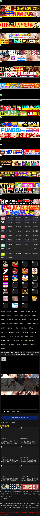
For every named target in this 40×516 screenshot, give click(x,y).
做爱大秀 (3, 340)
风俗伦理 (35, 253)
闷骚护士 (35, 240)
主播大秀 (3, 324)
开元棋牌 (15, 311)
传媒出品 (10, 249)
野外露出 (35, 231)
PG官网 (9, 311)
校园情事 (18, 253)
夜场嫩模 (35, 324)
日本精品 (18, 222)
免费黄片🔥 (25, 332)
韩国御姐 (18, 227)
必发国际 (3, 328)
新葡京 (21, 315)
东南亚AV (35, 227)
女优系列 (18, 235)
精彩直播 (24, 319)
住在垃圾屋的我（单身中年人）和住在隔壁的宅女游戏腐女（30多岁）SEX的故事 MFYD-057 (29, 443)
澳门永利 (28, 311)
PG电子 (34, 311)
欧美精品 (27, 218)
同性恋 (36, 249)
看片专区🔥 (12, 344)
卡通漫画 (10, 244)
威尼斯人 (3, 311)
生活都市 (10, 253)
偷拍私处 (22, 324)
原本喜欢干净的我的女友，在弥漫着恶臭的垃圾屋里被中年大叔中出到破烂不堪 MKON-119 (29, 462)
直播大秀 (9, 340)
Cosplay (27, 222)
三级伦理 (10, 222)
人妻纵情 (27, 253)
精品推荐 (10, 218)
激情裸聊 (18, 332)
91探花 (19, 231)
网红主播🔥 (4, 348)
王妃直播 (9, 324)
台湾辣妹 (10, 227)
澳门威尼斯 (16, 340)
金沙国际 (17, 336)
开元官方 (3, 336)
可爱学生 (27, 235)
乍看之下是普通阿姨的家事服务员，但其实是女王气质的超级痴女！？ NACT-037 (9, 480)
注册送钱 (3, 315)
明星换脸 (18, 240)
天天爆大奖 (10, 336)
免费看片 (32, 336)
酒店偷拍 (36, 319)
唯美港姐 (27, 227)
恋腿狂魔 (35, 235)
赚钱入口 (19, 344)
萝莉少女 (35, 218)
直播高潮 (17, 319)
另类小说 (10, 257)
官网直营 (21, 311)
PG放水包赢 (10, 319)
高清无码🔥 (26, 344)
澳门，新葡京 (24, 336)
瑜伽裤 (27, 240)
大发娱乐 (17, 328)
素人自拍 (35, 222)
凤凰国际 (3, 319)
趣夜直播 (29, 324)
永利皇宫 (31, 328)
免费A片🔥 (32, 340)
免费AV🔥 (33, 344)
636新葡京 (11, 332)
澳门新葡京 (10, 328)
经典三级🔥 (24, 340)
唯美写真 (27, 244)
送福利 (16, 315)
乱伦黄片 (16, 324)
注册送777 (10, 315)
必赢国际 (34, 315)
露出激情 (18, 244)
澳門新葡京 (24, 328)
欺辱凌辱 (10, 231)
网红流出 (27, 231)
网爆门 (36, 244)
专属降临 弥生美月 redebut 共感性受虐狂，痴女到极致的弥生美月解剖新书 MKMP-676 (10, 462)
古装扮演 (10, 235)
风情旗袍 (10, 240)
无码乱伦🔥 (33, 332)
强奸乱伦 (18, 218)
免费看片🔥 (4, 332)
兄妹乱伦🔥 (4, 344)
